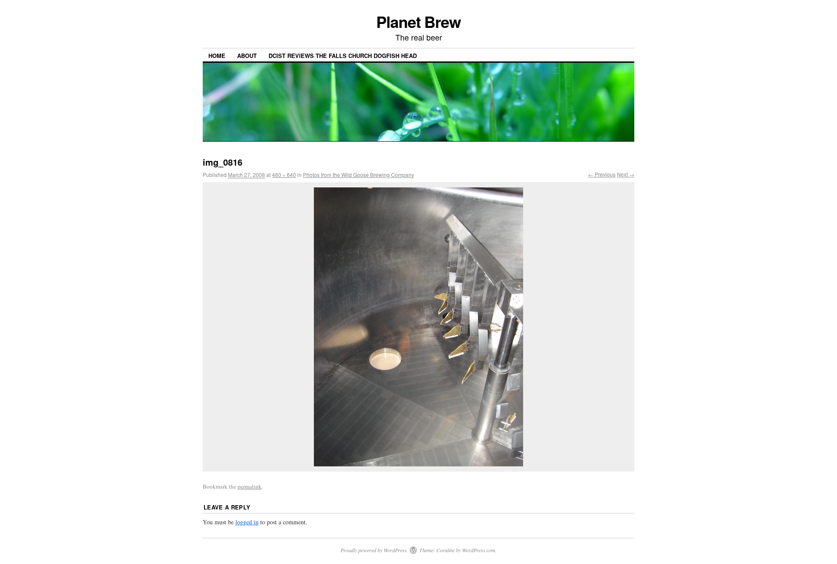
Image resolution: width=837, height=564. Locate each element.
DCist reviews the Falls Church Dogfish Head (343, 55)
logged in (247, 522)
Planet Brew (418, 21)
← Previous (602, 174)
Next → (625, 174)
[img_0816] (418, 326)
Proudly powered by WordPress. (374, 550)
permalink (250, 486)
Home (216, 55)
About (247, 55)
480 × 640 (284, 174)
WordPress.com (478, 550)
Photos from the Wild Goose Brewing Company (358, 174)
